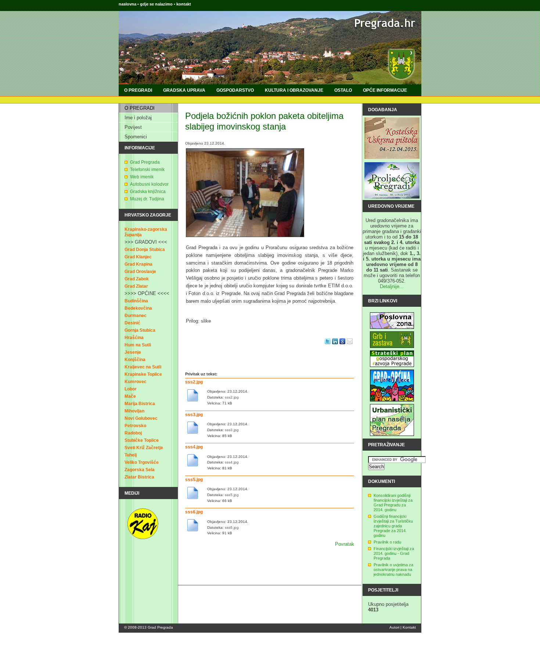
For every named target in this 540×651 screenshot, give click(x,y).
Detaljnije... (392, 286)
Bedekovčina (138, 308)
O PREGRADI (138, 90)
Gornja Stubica (140, 330)
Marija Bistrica (140, 403)
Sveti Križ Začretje (144, 447)
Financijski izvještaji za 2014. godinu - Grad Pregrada (394, 553)
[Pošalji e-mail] (350, 346)
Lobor (131, 389)
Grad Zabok (137, 278)
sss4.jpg (194, 446)
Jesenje (133, 352)
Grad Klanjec (138, 256)
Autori (394, 627)
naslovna (127, 4)
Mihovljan (134, 411)
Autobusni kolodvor (149, 184)
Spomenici (136, 136)
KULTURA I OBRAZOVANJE (294, 90)
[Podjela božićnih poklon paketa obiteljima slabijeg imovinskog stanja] (245, 239)
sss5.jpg (194, 479)
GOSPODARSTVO (235, 90)
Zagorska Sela (140, 469)
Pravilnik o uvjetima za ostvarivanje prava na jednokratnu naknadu (393, 570)
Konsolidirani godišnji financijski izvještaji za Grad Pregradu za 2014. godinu (393, 502)
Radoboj (133, 433)
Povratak (344, 544)
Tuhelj (131, 455)
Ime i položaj (138, 117)
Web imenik (142, 176)
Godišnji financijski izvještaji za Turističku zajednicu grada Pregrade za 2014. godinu (393, 526)
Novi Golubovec (141, 418)
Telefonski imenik (147, 169)
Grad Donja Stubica (145, 249)
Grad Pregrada (145, 162)
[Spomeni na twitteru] (328, 346)
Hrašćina (134, 337)
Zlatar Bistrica (139, 477)
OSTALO (343, 90)
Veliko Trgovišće (142, 462)
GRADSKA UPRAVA (184, 90)
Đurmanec (136, 315)
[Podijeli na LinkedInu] (335, 346)
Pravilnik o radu (387, 542)
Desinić (132, 323)
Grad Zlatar (136, 286)
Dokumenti (381, 481)
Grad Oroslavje (140, 271)
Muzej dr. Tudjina (147, 198)
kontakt (183, 4)
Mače (130, 396)
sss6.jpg (194, 511)
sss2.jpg (194, 381)
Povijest (133, 127)
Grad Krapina (138, 264)
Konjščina (135, 359)
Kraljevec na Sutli (143, 367)
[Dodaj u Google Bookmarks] (342, 346)
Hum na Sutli (138, 345)
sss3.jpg (194, 414)
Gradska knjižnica (148, 191)
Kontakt (409, 627)
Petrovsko (135, 425)
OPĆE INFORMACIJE (385, 90)
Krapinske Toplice (143, 374)
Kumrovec (136, 381)
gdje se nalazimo (157, 4)
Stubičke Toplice (142, 440)
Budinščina (136, 300)
